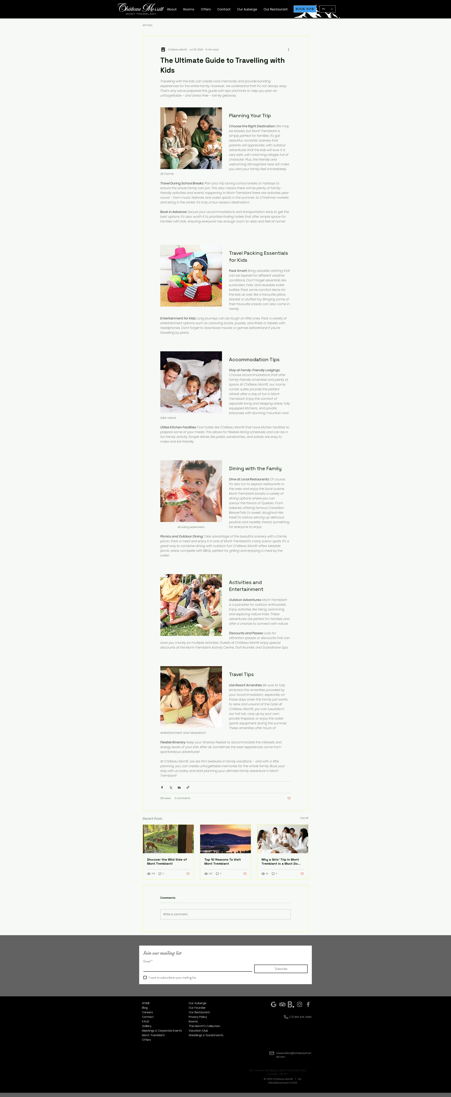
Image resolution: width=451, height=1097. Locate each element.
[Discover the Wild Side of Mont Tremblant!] (168, 839)
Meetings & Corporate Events (157, 1031)
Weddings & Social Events (204, 1035)
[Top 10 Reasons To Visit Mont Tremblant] (225, 839)
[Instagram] (299, 1004)
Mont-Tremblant (153, 1035)
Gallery (147, 1026)
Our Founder (197, 1008)
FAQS (145, 1021)
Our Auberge (197, 1003)
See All (304, 818)
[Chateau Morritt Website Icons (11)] (291, 1004)
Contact (148, 1017)
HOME (146, 1003)
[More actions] (288, 49)
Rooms (193, 1021)
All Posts (147, 25)
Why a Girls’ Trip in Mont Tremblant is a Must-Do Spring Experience (280, 861)
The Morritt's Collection (204, 1026)
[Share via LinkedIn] (179, 787)
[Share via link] (188, 787)
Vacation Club (198, 1031)
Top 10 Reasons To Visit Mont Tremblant (222, 861)
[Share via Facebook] (162, 787)
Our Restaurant (199, 1012)
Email (147, 961)
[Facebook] (308, 1004)
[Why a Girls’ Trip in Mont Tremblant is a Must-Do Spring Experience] (282, 839)
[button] (172, 9)
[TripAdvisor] (282, 1004)
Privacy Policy (198, 1017)
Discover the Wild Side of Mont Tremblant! (167, 861)
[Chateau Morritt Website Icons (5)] (273, 1004)
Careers (147, 1012)
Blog (145, 1008)
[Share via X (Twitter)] (170, 787)
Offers (146, 1040)
